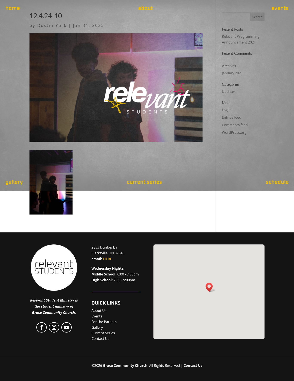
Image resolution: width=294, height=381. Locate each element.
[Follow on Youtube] (66, 327)
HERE (107, 259)
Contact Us (193, 365)
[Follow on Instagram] (54, 327)
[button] (210, 287)
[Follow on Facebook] (41, 327)
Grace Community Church (125, 365)
